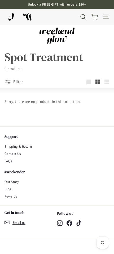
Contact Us (13, 153)
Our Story (12, 181)
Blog (8, 189)
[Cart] (94, 17)
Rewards (11, 196)
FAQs (8, 161)
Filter (17, 81)
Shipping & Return (18, 146)
